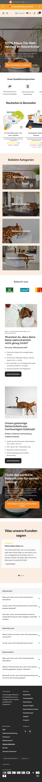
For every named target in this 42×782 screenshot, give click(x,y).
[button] (29, 13)
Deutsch (24, 758)
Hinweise (30, 2)
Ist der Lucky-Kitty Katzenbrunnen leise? (17, 643)
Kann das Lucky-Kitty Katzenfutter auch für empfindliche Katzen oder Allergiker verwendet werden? (19, 616)
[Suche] (7, 13)
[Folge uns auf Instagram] (30, 731)
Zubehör (26, 716)
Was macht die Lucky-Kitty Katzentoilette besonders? (18, 659)
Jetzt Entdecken (13, 374)
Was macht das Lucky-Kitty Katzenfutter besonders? (17, 598)
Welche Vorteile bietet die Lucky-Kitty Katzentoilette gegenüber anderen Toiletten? (20, 668)
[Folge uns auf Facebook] (25, 731)
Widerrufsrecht (7, 740)
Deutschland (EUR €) (10, 758)
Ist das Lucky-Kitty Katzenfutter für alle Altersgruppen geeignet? (20, 607)
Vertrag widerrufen (8, 744)
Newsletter (26, 695)
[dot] (19, 575)
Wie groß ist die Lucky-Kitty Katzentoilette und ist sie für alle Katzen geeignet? (20, 676)
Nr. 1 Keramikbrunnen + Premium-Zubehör (13, 134)
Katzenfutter (27, 702)
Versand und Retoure (9, 751)
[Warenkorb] (39, 13)
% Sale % (26, 720)
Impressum (6, 737)
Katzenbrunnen (28, 713)
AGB (3, 729)
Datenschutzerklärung (9, 733)
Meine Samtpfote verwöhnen (18, 65)
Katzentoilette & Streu (30, 709)
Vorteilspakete (28, 698)
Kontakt (5, 748)
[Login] (34, 13)
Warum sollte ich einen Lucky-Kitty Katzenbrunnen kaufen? (20, 635)
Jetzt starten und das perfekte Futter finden (22, 505)
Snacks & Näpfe (28, 705)
